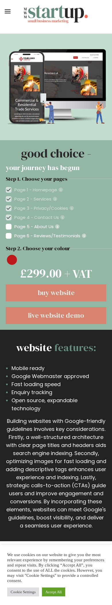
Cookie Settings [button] (23, 592)
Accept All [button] (53, 592)
